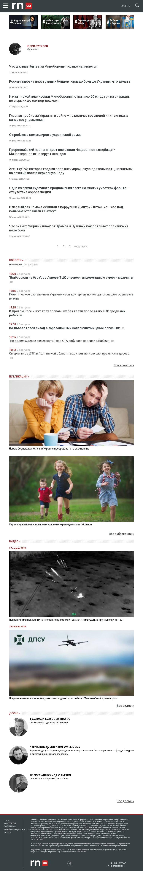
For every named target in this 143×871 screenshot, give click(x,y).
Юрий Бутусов (37, 46)
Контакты (10, 823)
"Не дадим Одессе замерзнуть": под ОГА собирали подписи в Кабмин (59, 341)
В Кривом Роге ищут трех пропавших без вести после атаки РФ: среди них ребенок (67, 313)
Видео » (14, 541)
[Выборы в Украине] (120, 27)
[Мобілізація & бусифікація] (56, 27)
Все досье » (125, 801)
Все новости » (124, 365)
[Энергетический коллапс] (23, 27)
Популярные (31, 264)
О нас (7, 820)
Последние (16, 264)
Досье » (14, 713)
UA (123, 6)
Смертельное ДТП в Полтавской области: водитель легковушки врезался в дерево (69, 353)
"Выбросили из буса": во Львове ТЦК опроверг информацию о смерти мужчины (71, 277)
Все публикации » (121, 534)
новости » (16, 260)
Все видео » (125, 705)
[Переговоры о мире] (88, 27)
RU (129, 6)
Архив (7, 832)
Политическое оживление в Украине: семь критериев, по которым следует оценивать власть (71, 296)
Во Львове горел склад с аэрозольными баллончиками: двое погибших (64, 328)
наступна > (80, 246)
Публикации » (19, 376)
